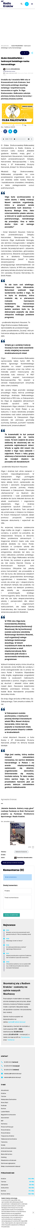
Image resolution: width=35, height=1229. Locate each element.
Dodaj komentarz (11, 915)
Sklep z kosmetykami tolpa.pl (10, 1166)
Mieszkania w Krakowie (8, 1160)
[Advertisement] (17, 27)
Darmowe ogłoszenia (8, 1163)
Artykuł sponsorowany (9, 71)
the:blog (3, 1157)
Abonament (5, 1118)
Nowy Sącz (4, 1102)
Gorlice (3, 1108)
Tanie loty (4, 1142)
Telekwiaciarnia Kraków (9, 1139)
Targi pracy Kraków (7, 1136)
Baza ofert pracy (6, 1154)
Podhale (4, 1105)
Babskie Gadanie (21, 852)
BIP (2, 1121)
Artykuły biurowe (6, 1151)
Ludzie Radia (5, 1111)
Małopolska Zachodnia (8, 1099)
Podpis (7, 891)
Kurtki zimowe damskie (8, 1148)
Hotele (3, 1145)
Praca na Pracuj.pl (7, 1127)
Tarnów (3, 1096)
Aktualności (5, 46)
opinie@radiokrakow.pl (16, 1022)
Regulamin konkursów (8, 1115)
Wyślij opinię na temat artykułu (13, 863)
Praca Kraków (5, 1130)
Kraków (3, 1093)
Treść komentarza (11, 897)
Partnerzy (4, 1124)
